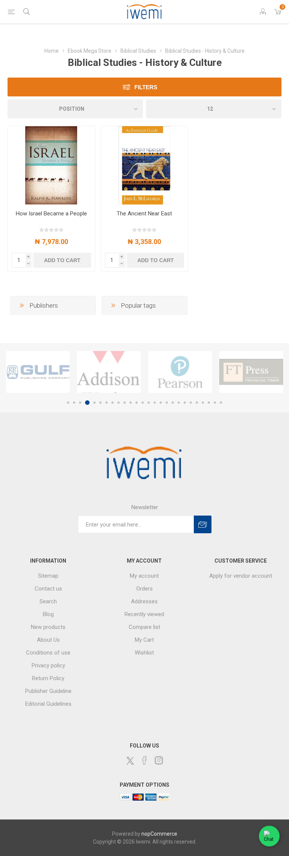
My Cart (144, 639)
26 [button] (221, 402)
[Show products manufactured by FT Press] (180, 372)
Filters (145, 87)
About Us (48, 639)
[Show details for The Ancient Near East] (144, 165)
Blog (48, 614)
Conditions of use (48, 652)
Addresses (144, 601)
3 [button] (80, 402)
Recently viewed (144, 614)
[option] (37, 372)
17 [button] (167, 402)
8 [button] (112, 402)
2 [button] (74, 402)
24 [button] (209, 402)
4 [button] (86, 402)
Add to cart (62, 260)
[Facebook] (144, 760)
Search (48, 601)
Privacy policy (48, 665)
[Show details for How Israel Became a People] (51, 165)
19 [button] (179, 402)
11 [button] (130, 402)
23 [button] (203, 402)
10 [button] (124, 402)
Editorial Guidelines (48, 703)
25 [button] (215, 402)
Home (51, 51)
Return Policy (48, 678)
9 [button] (118, 402)
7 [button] (106, 402)
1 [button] (68, 402)
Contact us (48, 588)
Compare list (144, 627)
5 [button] (93, 402)
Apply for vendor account (240, 575)
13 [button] (142, 402)
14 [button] (149, 402)
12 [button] (136, 402)
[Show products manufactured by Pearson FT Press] (109, 372)
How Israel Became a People (51, 213)
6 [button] (100, 402)
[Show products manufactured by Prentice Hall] (251, 372)
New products (48, 627)
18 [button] (173, 402)
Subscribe (202, 524)
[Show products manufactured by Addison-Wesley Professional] (38, 372)
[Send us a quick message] (269, 834)
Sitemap (48, 575)
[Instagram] (159, 760)
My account (144, 575)
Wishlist (144, 652)
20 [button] (185, 402)
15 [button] (155, 402)
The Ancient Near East (144, 213)
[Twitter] (130, 761)
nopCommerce (159, 834)
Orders (144, 588)
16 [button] (161, 402)
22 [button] (197, 402)
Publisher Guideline (48, 691)
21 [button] (191, 402)
